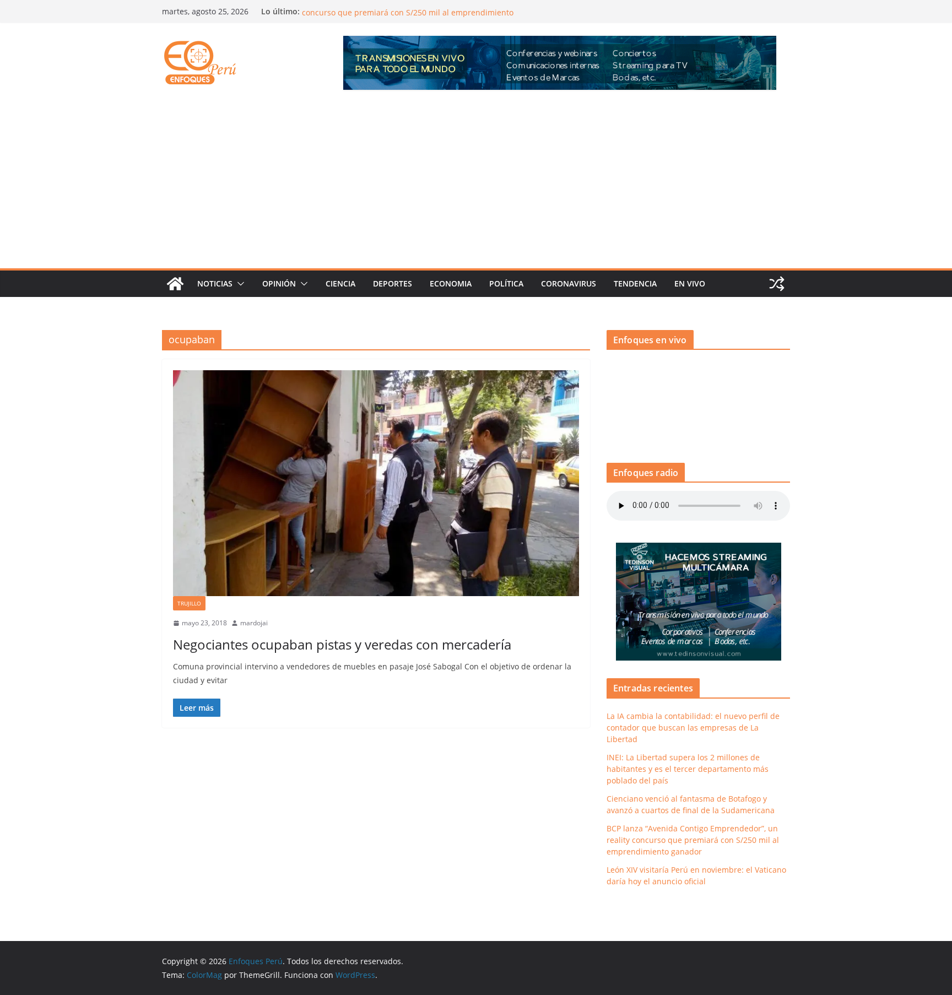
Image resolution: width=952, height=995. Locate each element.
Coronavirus (568, 283)
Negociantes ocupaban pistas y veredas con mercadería (342, 644)
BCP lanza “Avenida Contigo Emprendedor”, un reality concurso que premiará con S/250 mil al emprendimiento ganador (693, 840)
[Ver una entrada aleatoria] (777, 284)
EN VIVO (689, 283)
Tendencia (635, 283)
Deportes (392, 283)
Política (506, 283)
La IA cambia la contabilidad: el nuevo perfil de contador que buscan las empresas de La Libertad (693, 727)
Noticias (214, 283)
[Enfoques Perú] (175, 284)
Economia (451, 283)
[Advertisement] (476, 186)
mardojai (254, 623)
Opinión (279, 283)
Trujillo (189, 603)
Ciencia (340, 283)
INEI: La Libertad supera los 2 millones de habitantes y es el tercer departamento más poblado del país (688, 769)
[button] (238, 283)
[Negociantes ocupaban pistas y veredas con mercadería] (376, 483)
